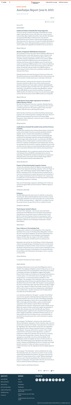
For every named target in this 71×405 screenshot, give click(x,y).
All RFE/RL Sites (5, 392)
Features (20, 382)
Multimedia (21, 387)
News (19, 379)
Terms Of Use (4, 384)
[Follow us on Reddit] (40, 380)
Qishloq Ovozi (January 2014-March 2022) (25, 390)
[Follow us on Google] (46, 380)
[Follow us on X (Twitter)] (50, 380)
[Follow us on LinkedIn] (56, 380)
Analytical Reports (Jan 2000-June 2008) (26, 399)
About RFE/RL (4, 379)
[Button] (52, 18)
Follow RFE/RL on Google (51, 2)
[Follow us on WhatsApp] (60, 380)
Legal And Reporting (6, 389)
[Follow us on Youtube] (37, 380)
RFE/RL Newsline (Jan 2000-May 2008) (26, 394)
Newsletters (21, 384)
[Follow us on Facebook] (53, 380)
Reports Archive (21, 7)
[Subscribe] (63, 380)
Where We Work (5, 382)
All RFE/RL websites (63, 2)
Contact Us (3, 395)
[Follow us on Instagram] (43, 380)
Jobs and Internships (6, 387)
